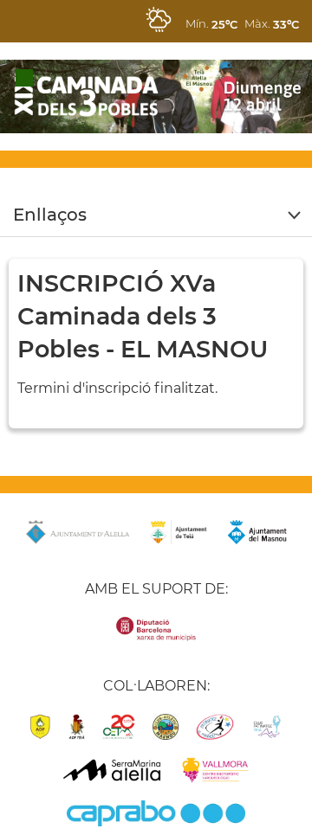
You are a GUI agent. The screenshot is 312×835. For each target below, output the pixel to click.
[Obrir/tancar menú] (156, 215)
